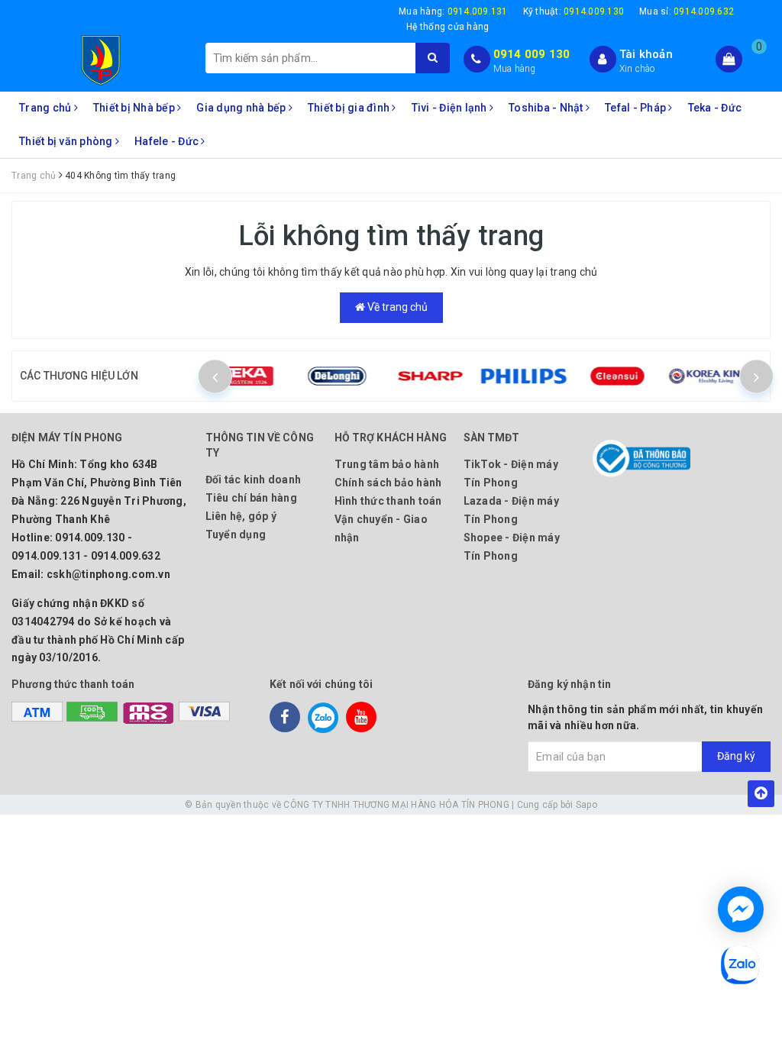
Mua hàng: (453, 11)
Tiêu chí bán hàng (251, 498)
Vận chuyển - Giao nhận (381, 528)
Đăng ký (736, 756)
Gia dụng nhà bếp (242, 108)
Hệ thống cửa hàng (447, 26)
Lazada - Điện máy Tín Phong (511, 510)
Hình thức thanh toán (388, 501)
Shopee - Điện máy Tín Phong (512, 546)
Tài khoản (646, 54)
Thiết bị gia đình (350, 108)
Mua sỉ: (686, 11)
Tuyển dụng (236, 534)
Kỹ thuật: (574, 11)
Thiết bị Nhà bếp (135, 108)
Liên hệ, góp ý (241, 516)
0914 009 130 (531, 54)
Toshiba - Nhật (547, 108)
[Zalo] (323, 717)
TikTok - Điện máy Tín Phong (511, 473)
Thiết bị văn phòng (67, 141)
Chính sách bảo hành (388, 482)
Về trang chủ (396, 307)
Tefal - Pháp (636, 108)
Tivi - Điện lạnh (451, 108)
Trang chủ (46, 108)
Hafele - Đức (167, 141)
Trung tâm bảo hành (387, 464)
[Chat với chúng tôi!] (741, 909)
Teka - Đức (715, 108)
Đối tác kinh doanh (253, 479)
